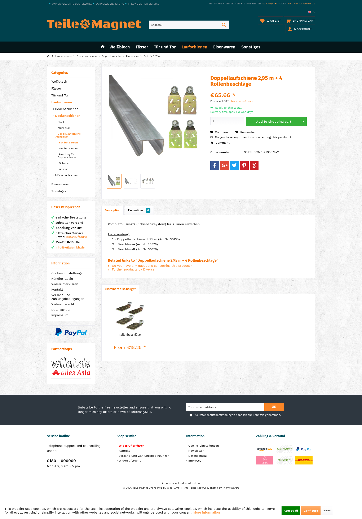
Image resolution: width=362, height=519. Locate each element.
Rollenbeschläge (130, 335)
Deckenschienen (67, 116)
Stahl (60, 122)
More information (206, 512)
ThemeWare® (230, 487)
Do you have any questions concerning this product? (252, 137)
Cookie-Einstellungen (67, 273)
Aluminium (63, 127)
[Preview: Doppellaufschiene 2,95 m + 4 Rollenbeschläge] (114, 181)
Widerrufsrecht (62, 304)
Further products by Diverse (133, 269)
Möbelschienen (66, 175)
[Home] (103, 47)
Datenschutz (60, 310)
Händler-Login (62, 279)
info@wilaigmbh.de (301, 3)
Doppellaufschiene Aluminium (68, 135)
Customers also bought (120, 289)
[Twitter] (234, 165)
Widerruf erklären (64, 284)
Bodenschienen (66, 109)
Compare (221, 132)
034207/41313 (270, 3)
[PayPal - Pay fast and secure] (71, 332)
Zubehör (62, 169)
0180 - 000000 (61, 460)
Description (112, 210)
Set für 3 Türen (68, 148)
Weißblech (59, 81)
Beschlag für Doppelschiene (67, 156)
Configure (311, 510)
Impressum (59, 315)
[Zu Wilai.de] (71, 366)
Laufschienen (61, 102)
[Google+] (224, 165)
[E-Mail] (254, 165)
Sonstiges (58, 191)
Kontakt (57, 289)
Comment (222, 142)
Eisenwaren (60, 184)
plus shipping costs (241, 101)
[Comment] (258, 89)
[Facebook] (214, 165)
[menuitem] (299, 20)
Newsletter (196, 450)
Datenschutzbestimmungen (217, 414)
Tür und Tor (60, 95)
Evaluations (138, 210)
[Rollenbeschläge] (130, 316)
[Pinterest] (244, 165)
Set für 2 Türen (68, 142)
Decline (327, 510)
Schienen (64, 163)
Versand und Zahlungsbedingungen (67, 297)
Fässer (56, 88)
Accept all (291, 510)
